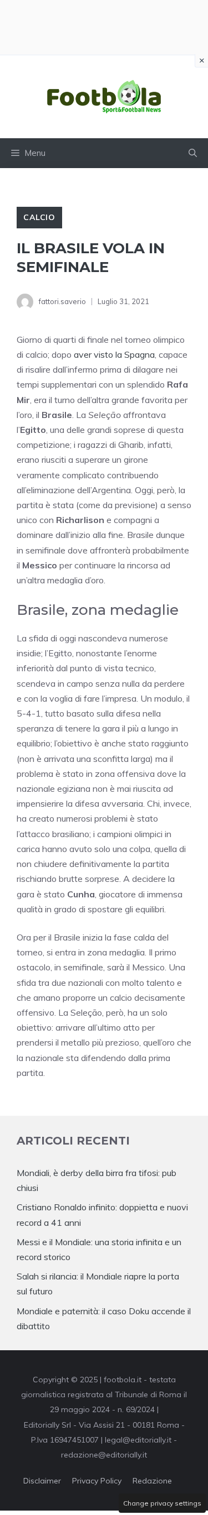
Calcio (39, 217)
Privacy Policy (96, 1481)
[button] (192, 153)
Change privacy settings (162, 1503)
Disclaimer (42, 1481)
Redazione (152, 1481)
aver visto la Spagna (114, 354)
